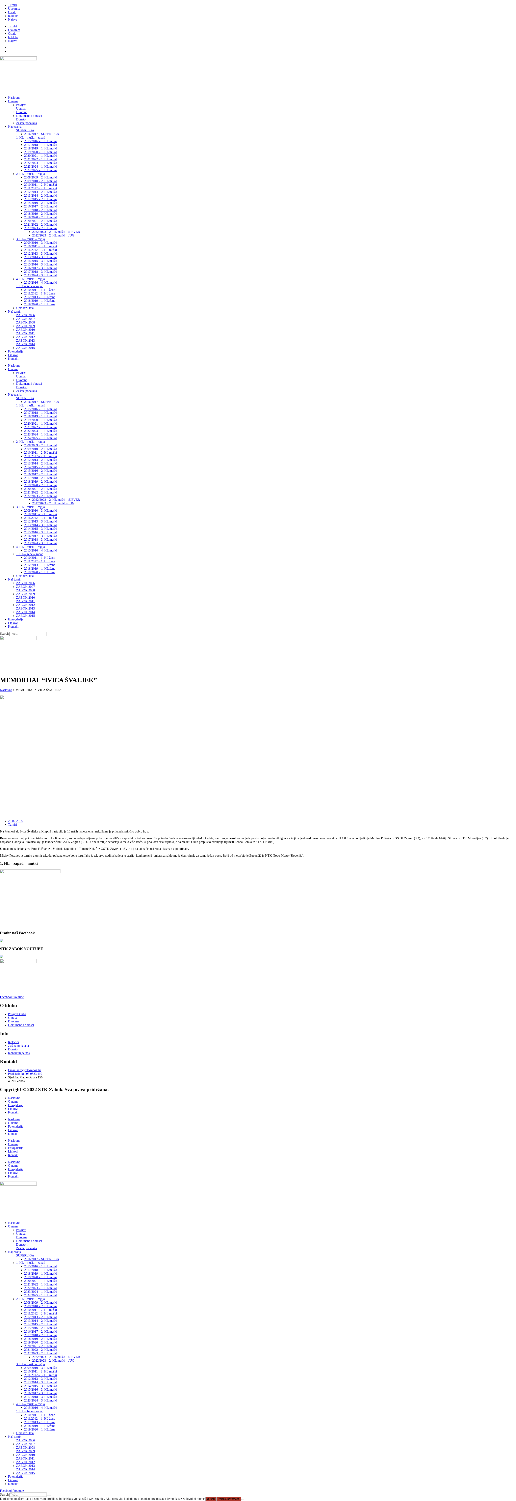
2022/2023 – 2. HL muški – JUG (53, 235)
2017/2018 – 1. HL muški (40, 144)
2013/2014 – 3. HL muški (40, 257)
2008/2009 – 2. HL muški (40, 177)
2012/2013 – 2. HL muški (40, 192)
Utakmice (14, 8)
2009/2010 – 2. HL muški (40, 181)
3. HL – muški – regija (30, 239)
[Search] (49, 1495)
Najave (12, 19)
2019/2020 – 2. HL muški (40, 217)
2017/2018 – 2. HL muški (40, 210)
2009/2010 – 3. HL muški (40, 242)
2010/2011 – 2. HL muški (40, 184)
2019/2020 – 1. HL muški (40, 152)
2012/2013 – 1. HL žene (39, 297)
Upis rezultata (25, 308)
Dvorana (21, 112)
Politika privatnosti (228, 1498)
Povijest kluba (17, 1014)
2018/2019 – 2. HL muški (40, 213)
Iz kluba (13, 16)
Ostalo (12, 12)
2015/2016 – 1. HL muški (40, 141)
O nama (13, 101)
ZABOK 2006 (25, 315)
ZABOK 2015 (25, 347)
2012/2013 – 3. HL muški (40, 253)
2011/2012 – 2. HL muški (40, 188)
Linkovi (13, 355)
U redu (211, 1498)
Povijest (21, 105)
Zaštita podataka (26, 123)
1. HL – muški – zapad (30, 137)
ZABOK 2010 (25, 329)
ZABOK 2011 (25, 333)
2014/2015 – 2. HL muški (40, 199)
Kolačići (13, 1042)
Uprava (21, 108)
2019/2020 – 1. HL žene (39, 304)
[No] (242, 1499)
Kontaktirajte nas (19, 1053)
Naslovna (14, 97)
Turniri (12, 5)
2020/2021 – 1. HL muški (40, 155)
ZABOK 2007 (25, 318)
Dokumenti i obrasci (29, 115)
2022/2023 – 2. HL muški (40, 228)
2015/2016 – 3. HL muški (40, 264)
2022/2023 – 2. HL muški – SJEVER (56, 231)
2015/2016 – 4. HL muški (40, 282)
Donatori (21, 119)
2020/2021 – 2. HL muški (40, 221)
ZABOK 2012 (25, 337)
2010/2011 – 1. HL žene (39, 289)
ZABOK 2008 (25, 322)
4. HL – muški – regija (30, 279)
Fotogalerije (15, 351)
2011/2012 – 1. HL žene (39, 293)
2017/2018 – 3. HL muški (40, 271)
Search (4, 633)
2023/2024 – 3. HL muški (40, 275)
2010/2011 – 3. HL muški (40, 246)
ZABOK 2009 (25, 326)
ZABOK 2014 (25, 344)
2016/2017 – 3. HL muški (40, 268)
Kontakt (13, 358)
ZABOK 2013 (25, 340)
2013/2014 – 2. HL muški (40, 195)
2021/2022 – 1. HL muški (40, 159)
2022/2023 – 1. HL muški (40, 163)
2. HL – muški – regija (30, 173)
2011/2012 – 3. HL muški (40, 250)
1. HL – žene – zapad (29, 286)
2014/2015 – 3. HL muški (40, 260)
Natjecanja (15, 126)
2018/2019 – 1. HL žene (39, 300)
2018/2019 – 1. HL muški (40, 148)
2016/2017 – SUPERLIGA (41, 134)
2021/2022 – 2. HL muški (40, 224)
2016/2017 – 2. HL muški (40, 206)
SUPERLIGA (25, 130)
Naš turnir (14, 311)
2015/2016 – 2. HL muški (40, 202)
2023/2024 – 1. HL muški (40, 166)
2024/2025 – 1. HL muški (40, 170)
